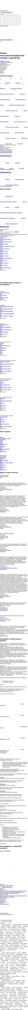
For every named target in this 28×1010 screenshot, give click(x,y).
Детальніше (3, 784)
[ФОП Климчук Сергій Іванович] (5, 857)
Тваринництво (5, 172)
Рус (3, 888)
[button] (14, 33)
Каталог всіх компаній (5, 851)
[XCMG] (15, 863)
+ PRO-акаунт (15, 769)
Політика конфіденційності (15, 891)
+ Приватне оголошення (6, 769)
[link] (14, 146)
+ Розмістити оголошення (6, 760)
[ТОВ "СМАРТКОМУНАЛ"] (15, 870)
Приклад (2, 777)
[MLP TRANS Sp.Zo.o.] (15, 854)
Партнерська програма (8, 897)
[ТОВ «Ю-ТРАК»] (5, 860)
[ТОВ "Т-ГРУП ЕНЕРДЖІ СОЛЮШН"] (5, 863)
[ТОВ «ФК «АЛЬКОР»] (15, 857)
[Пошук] (10, 20)
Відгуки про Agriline (8, 892)
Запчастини (4, 226)
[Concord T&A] (5, 876)
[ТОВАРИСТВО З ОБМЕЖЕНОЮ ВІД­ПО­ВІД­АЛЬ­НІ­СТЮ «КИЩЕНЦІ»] (15, 867)
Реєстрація (2, 843)
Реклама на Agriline (4, 895)
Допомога (6, 885)
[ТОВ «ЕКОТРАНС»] (5, 867)
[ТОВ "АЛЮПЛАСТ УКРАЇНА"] (15, 873)
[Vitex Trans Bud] (15, 876)
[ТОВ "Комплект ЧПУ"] (5, 879)
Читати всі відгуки (4, 475)
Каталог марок (19, 892)
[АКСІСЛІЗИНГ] (5, 870)
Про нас (2, 885)
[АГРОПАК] (15, 879)
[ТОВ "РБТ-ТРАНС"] (15, 883)
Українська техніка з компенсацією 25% (9, 893)
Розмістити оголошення (6, 151)
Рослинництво (5, 156)
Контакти (11, 885)
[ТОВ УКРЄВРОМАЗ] (5, 873)
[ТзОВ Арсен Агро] (5, 883)
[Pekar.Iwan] (5, 854)
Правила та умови (4, 891)
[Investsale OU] (15, 860)
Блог (15, 892)
